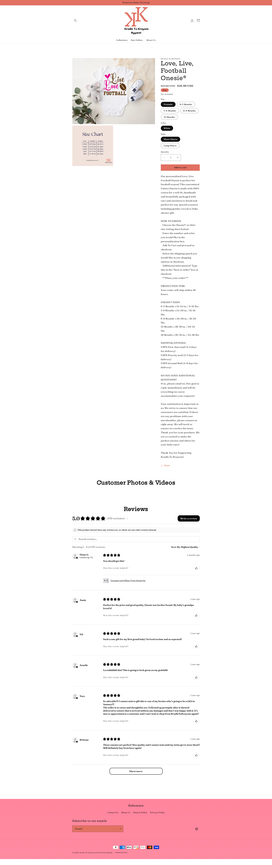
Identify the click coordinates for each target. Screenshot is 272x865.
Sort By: (175, 547)
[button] (75, 20)
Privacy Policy (157, 812)
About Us (126, 812)
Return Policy (140, 812)
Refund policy (121, 852)
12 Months (169, 117)
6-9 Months (189, 110)
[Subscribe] (120, 828)
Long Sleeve (170, 145)
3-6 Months (170, 110)
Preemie (168, 104)
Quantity (165, 152)
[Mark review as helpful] (196, 568)
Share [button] (167, 465)
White (167, 128)
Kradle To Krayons (87, 853)
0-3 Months (186, 104)
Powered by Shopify (104, 853)
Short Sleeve (170, 139)
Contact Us (112, 812)
